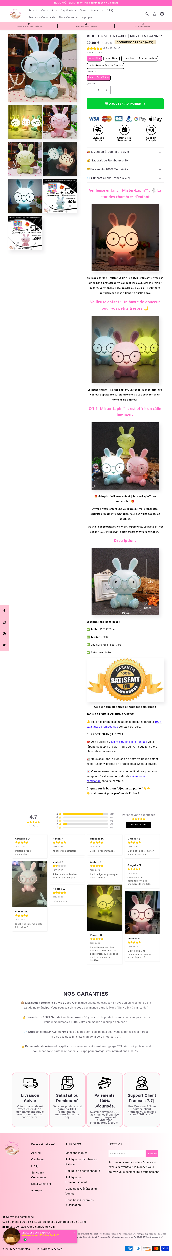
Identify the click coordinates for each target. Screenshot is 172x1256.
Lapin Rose (111, 58)
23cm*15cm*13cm (99, 77)
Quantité (91, 83)
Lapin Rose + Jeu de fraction (105, 65)
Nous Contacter (41, 1183)
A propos (37, 1190)
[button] (49, 10)
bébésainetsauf (22, 1249)
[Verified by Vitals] (25, 1239)
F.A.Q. (35, 1166)
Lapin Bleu (94, 58)
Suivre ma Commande (38, 1175)
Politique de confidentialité (83, 1170)
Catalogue (38, 1159)
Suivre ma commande (20, 1217)
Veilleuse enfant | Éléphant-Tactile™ (40, 1235)
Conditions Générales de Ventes (82, 1191)
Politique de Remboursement (76, 1180)
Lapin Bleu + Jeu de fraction (139, 58)
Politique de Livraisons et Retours (82, 1162)
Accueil (36, 1153)
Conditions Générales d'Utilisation (80, 1202)
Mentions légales (77, 1153)
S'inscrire (152, 1153)
